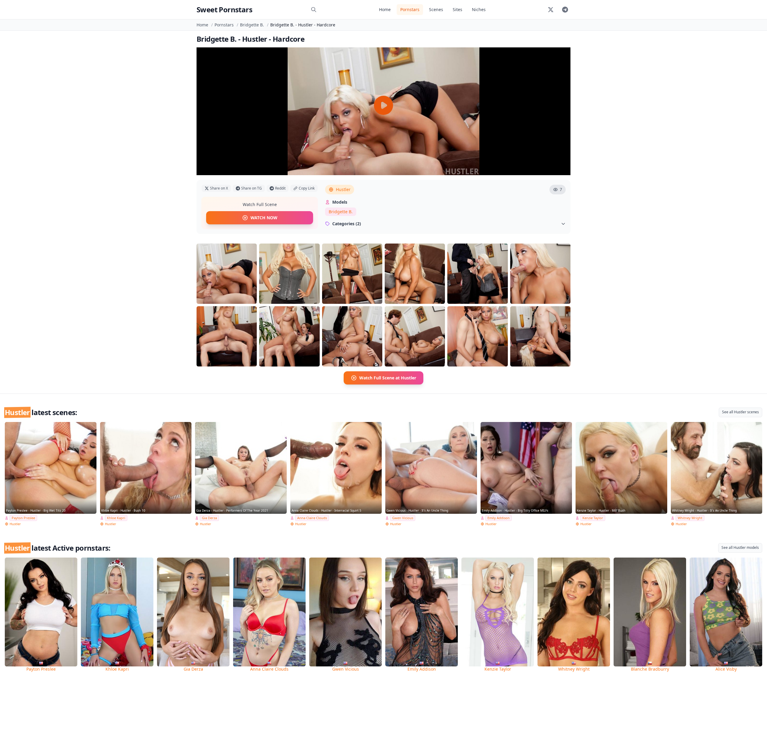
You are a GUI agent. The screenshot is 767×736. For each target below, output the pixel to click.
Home (385, 9)
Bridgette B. (252, 25)
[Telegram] (565, 9)
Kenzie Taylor (592, 518)
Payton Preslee (23, 518)
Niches (479, 9)
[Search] (313, 9)
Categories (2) (346, 223)
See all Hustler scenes (740, 411)
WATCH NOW (263, 217)
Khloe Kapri (116, 518)
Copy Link (307, 188)
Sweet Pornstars (224, 9)
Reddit (280, 188)
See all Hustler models (740, 547)
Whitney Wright (690, 518)
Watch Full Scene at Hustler (387, 378)
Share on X (219, 188)
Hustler (343, 189)
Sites (457, 9)
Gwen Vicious (402, 518)
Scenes (436, 9)
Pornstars (409, 9)
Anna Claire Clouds (312, 518)
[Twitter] (550, 9)
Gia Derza (209, 518)
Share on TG (251, 188)
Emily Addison (498, 518)
